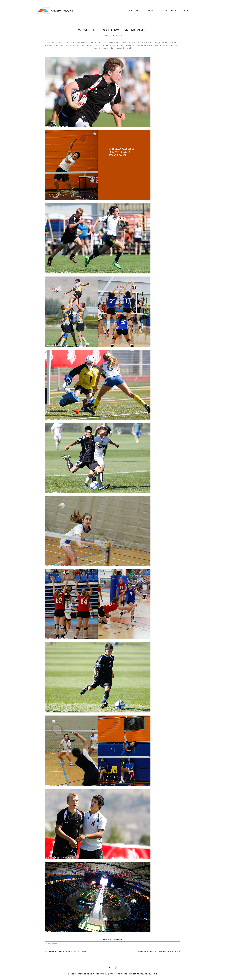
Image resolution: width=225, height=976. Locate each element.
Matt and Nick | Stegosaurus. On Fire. (158, 951)
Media (164, 11)
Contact (186, 11)
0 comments (112, 939)
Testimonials (150, 11)
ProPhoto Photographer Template (128, 974)
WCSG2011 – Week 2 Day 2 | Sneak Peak (66, 951)
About (174, 11)
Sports (120, 35)
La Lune (153, 974)
